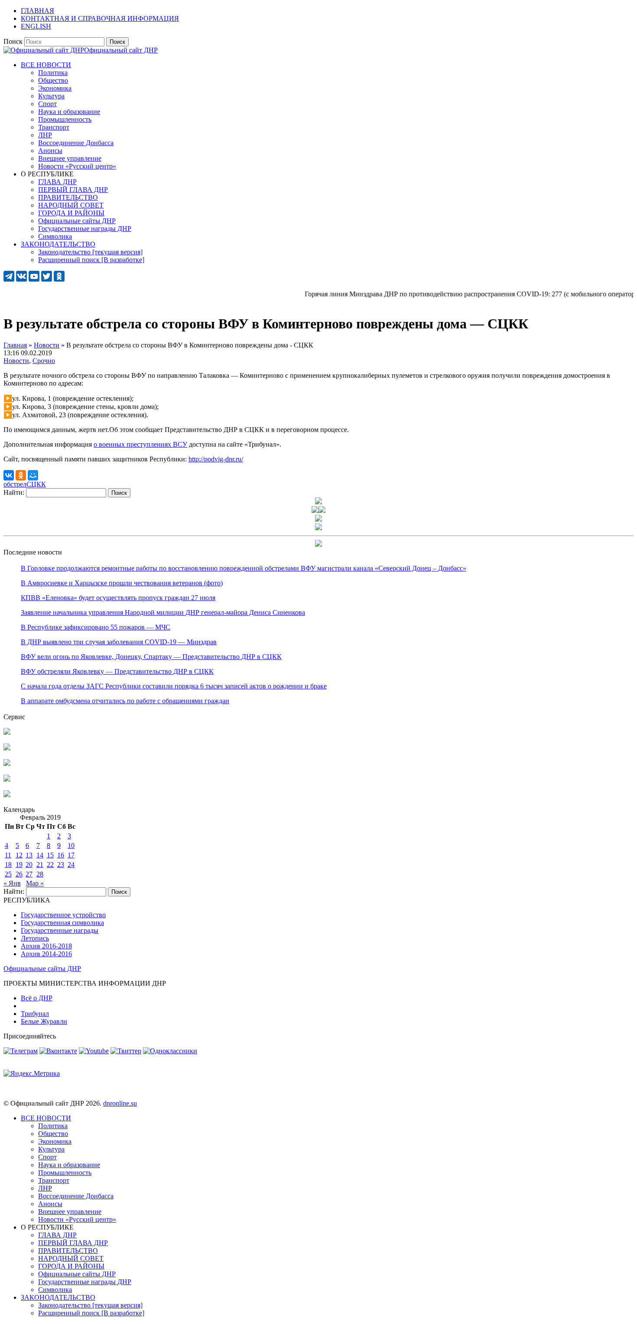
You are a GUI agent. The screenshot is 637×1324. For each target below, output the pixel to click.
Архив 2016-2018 (46, 946)
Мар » (35, 883)
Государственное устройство (63, 914)
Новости (16, 360)
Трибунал (35, 1013)
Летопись (35, 938)
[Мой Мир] (33, 475)
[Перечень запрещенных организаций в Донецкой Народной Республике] (6, 763)
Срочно (43, 360)
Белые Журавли (44, 1021)
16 (60, 855)
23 (60, 864)
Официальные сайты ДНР (42, 968)
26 (19, 874)
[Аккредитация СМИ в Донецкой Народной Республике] (6, 732)
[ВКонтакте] (8, 475)
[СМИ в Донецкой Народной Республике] (6, 748)
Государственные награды (59, 930)
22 (50, 864)
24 (71, 864)
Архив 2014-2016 (46, 953)
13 (29, 855)
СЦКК (36, 484)
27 (29, 874)
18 (8, 864)
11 (8, 855)
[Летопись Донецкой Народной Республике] (6, 779)
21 (39, 864)
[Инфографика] (6, 794)
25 (8, 874)
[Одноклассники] (21, 475)
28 (39, 874)
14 (39, 855)
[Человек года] (321, 510)
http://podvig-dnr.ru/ (215, 459)
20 (29, 864)
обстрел (14, 484)
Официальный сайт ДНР (121, 50)
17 (71, 855)
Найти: (13, 492)
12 (19, 855)
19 (19, 864)
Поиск (13, 41)
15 (50, 855)
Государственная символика (62, 922)
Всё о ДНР (36, 998)
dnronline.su (120, 1103)
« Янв (12, 883)
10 (71, 845)
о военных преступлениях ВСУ (140, 444)
